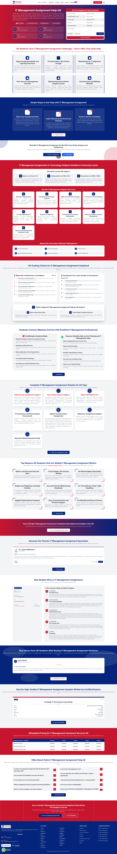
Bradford (61, 836)
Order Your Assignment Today (59, 452)
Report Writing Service (89, 395)
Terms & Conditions (84, 832)
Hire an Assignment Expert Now (59, 530)
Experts (67, 2)
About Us (82, 828)
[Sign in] (104, 2)
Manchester (62, 840)
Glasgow (42, 838)
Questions (51, 2)
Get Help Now (59, 513)
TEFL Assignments (103, 838)
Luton (42, 843)
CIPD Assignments (103, 832)
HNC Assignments (103, 834)
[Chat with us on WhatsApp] (6, 850)
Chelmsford (43, 836)
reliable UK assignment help (54, 465)
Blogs (62, 2)
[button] (44, 2)
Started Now (59, 374)
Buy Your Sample (59, 722)
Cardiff (61, 845)
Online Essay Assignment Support (27, 395)
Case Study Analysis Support (58, 395)
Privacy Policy (83, 830)
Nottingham (43, 847)
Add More (101, 33)
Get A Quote (98, 2)
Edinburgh (43, 831)
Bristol (42, 835)
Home (39, 2)
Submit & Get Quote (85, 37)
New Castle (62, 831)
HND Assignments (103, 830)
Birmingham (62, 828)
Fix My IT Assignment (53, 154)
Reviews (72, 2)
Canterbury (62, 843)
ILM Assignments (103, 836)
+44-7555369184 (71, 815)
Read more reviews (59, 678)
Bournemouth (62, 838)
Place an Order (59, 134)
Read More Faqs (59, 794)
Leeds (42, 829)
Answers (57, 2)
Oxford (42, 840)
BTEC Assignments (103, 828)
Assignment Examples (85, 838)
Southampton (43, 841)
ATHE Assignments (103, 840)
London (42, 828)
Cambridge (43, 833)
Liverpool (61, 829)
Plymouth (43, 845)
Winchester (62, 835)
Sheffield (61, 833)
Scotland (61, 841)
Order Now (69, 154)
